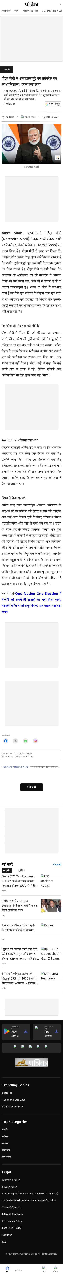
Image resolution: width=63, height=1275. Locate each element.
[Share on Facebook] (6, 741)
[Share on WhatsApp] (25, 741)
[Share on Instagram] (35, 741)
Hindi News (7, 767)
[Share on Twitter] (15, 741)
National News (21, 767)
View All (57, 864)
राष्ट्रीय (7, 69)
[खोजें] (60, 4)
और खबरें (31, 787)
